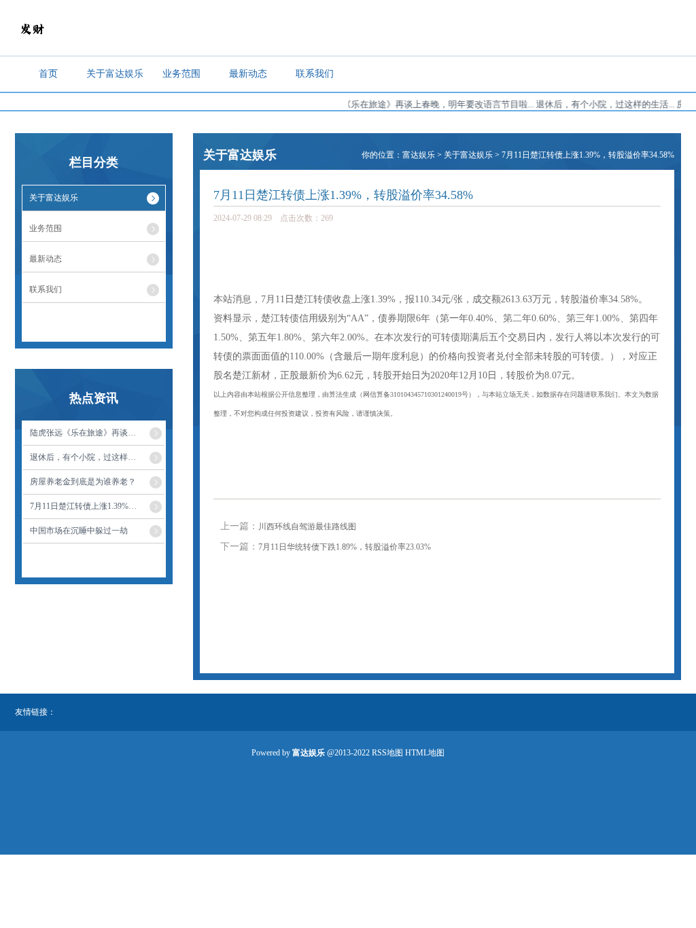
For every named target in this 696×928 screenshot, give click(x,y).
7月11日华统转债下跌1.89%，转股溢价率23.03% (344, 547)
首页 (48, 74)
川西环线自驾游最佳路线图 (307, 526)
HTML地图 (425, 752)
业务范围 (181, 74)
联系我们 (315, 74)
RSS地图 (387, 752)
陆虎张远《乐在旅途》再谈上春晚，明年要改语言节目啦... (410, 104)
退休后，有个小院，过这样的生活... (595, 104)
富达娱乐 (418, 155)
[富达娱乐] (32, 43)
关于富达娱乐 (114, 74)
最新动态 (248, 74)
